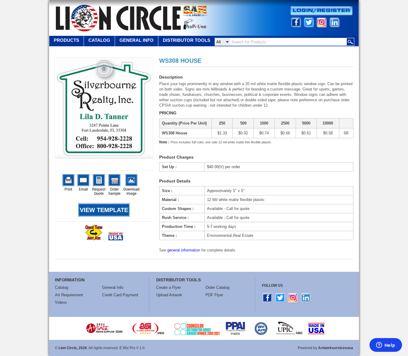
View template (104, 210)
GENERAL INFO (136, 40)
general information (183, 250)
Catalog (99, 40)
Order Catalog (217, 287)
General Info (112, 287)
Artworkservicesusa (335, 348)
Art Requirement (69, 295)
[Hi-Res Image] (131, 185)
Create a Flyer (168, 287)
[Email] (83, 182)
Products (66, 40)
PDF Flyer (214, 295)
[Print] (68, 182)
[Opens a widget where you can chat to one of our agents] (385, 345)
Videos (61, 302)
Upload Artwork (169, 295)
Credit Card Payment (120, 295)
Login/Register (321, 11)
